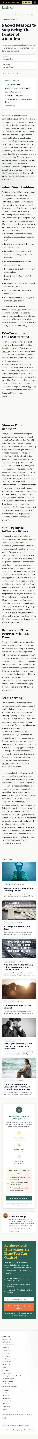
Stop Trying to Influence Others (16, 95)
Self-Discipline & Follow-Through (11, 1376)
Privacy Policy (17, 1430)
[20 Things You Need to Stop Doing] (19, 910)
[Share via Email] (18, 73)
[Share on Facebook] (4, 73)
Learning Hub (6, 1364)
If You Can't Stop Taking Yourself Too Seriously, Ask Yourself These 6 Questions (17, 1086)
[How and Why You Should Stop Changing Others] (19, 871)
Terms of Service (7, 1430)
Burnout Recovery (7, 1373)
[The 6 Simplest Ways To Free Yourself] (19, 989)
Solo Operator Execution (9, 1386)
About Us (4, 1393)
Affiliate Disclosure (29, 1430)
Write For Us (5, 1403)
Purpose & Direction (8, 1378)
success (7, 265)
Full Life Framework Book (9, 1359)
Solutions (6, 1371)
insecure (5, 351)
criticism (5, 763)
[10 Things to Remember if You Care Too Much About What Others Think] (19, 1027)
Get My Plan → (27, 2)
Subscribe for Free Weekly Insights (19, 1307)
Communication (12, 15)
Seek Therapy (10, 106)
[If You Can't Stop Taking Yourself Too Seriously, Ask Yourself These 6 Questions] (19, 1068)
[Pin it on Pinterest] (8, 73)
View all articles (14, 1231)
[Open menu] (34, 7)
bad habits (11, 655)
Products (5, 1354)
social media (25, 138)
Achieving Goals (6, 1350)
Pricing (4, 1367)
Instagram (12, 1414)
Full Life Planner (6, 1361)
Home (3, 15)
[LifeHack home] (8, 7)
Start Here (6, 1337)
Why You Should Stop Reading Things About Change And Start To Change (18, 967)
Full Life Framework (7, 1345)
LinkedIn (4, 1418)
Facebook (5, 1414)
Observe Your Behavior (13, 92)
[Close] (35, 2)
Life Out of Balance (7, 1381)
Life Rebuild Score (7, 1342)
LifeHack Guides (6, 1339)
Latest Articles (6, 1398)
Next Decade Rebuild (8, 1384)
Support (4, 1409)
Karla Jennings (8, 59)
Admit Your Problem (12, 84)
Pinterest (20, 1414)
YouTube (29, 1414)
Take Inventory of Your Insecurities (18, 88)
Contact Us (5, 1395)
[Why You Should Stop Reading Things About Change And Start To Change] (19, 948)
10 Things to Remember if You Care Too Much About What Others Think (18, 1046)
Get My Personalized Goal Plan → (19, 1198)
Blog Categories (6, 1401)
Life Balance (5, 1347)
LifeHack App (6, 1356)
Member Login (6, 1406)
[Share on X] (13, 73)
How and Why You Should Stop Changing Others (18, 889)
